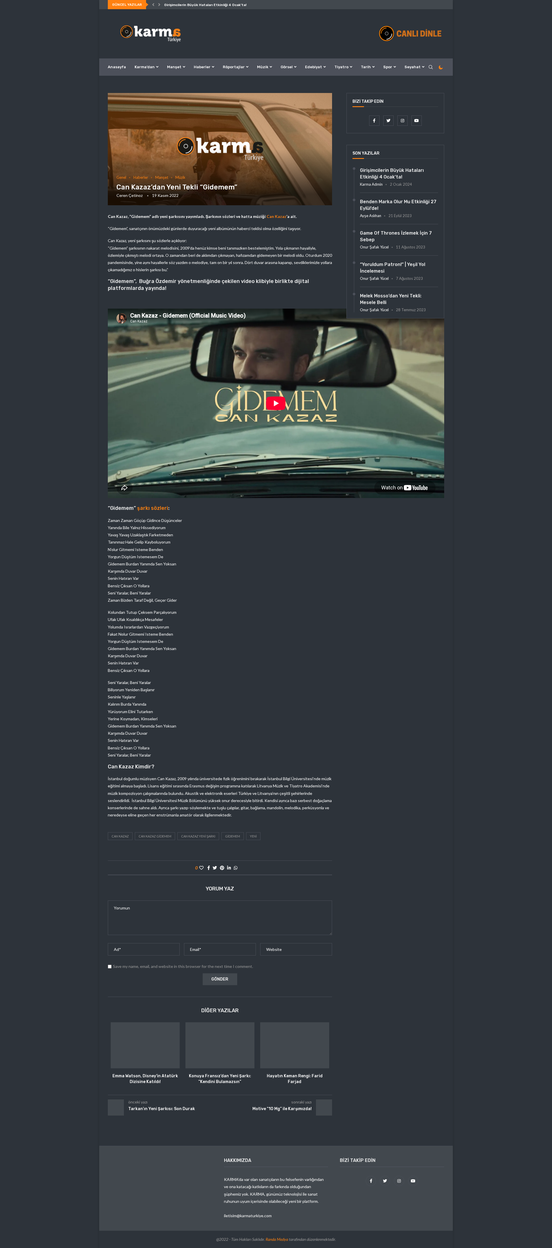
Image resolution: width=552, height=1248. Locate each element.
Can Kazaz (276, 216)
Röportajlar (234, 67)
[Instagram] (403, 120)
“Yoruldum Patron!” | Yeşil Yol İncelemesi (392, 267)
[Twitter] (389, 120)
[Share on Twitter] (215, 867)
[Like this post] (201, 867)
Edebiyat (313, 67)
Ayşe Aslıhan (370, 215)
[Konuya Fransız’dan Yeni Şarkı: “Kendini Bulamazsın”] (219, 1045)
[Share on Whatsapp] (235, 867)
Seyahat (413, 67)
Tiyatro (341, 67)
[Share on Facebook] (208, 867)
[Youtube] (416, 120)
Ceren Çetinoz (129, 195)
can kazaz (120, 836)
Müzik (262, 67)
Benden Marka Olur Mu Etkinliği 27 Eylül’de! (398, 205)
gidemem (232, 836)
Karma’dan (145, 67)
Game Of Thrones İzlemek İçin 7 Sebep (396, 236)
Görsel (287, 67)
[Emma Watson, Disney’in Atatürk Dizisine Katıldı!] (145, 1045)
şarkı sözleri (152, 508)
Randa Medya (277, 1239)
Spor (387, 67)
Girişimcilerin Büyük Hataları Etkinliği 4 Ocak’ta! (205, 5)
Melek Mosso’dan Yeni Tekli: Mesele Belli (390, 299)
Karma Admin (371, 184)
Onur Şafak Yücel (374, 247)
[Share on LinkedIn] (229, 867)
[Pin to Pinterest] (222, 867)
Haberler (202, 67)
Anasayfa (117, 67)
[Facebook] (375, 120)
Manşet (174, 67)
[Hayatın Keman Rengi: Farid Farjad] (294, 1045)
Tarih (366, 67)
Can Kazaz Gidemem (155, 836)
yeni (253, 836)
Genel (121, 177)
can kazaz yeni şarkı (198, 836)
